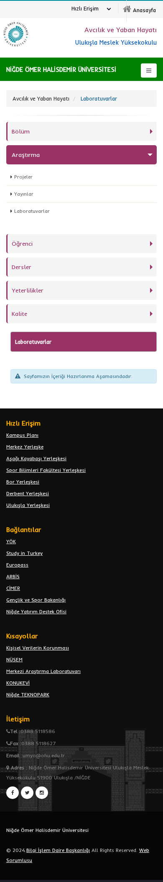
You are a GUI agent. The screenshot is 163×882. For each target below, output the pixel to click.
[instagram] (42, 792)
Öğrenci (22, 243)
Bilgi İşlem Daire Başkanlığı (58, 850)
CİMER (13, 588)
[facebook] (12, 792)
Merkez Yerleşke (24, 447)
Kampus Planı (22, 435)
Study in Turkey (24, 553)
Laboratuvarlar (32, 211)
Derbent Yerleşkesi (27, 493)
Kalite (19, 314)
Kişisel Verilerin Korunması (37, 648)
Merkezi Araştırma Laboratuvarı (43, 671)
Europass (17, 565)
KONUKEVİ (18, 683)
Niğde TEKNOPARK (27, 694)
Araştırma (26, 155)
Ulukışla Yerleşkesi (28, 505)
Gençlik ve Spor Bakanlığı (36, 600)
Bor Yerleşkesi (22, 482)
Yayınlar (23, 194)
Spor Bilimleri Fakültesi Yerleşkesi (46, 470)
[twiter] (27, 792)
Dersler (21, 267)
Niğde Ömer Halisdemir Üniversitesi (47, 830)
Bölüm (21, 131)
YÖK (11, 541)
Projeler (23, 177)
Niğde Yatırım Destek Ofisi (36, 611)
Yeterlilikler (27, 290)
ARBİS (13, 576)
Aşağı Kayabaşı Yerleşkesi (36, 458)
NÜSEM (14, 659)
